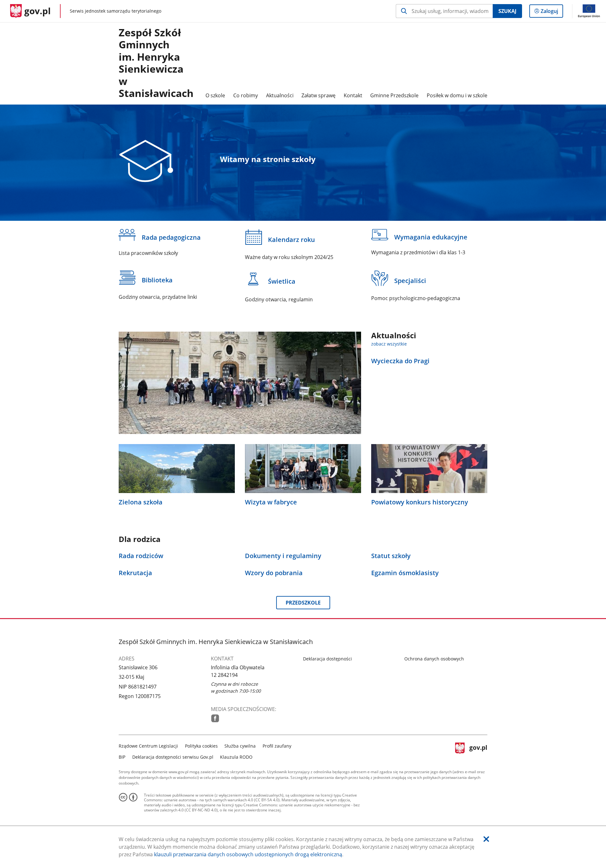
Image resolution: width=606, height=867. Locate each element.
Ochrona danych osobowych (434, 659)
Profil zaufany (277, 746)
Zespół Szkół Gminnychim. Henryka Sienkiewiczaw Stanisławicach (156, 63)
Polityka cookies (201, 746)
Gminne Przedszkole (394, 95)
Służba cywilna (240, 746)
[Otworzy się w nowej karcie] (215, 718)
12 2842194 (224, 674)
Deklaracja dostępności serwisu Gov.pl (172, 757)
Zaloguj (551, 12)
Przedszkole (303, 602)
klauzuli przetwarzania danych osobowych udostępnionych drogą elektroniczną (248, 854)
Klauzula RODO (236, 757)
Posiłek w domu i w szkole (457, 95)
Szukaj (507, 11)
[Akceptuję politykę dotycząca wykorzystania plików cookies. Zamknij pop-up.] (486, 839)
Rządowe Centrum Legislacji (148, 746)
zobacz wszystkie (389, 344)
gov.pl (478, 751)
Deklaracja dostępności (327, 659)
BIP (122, 757)
